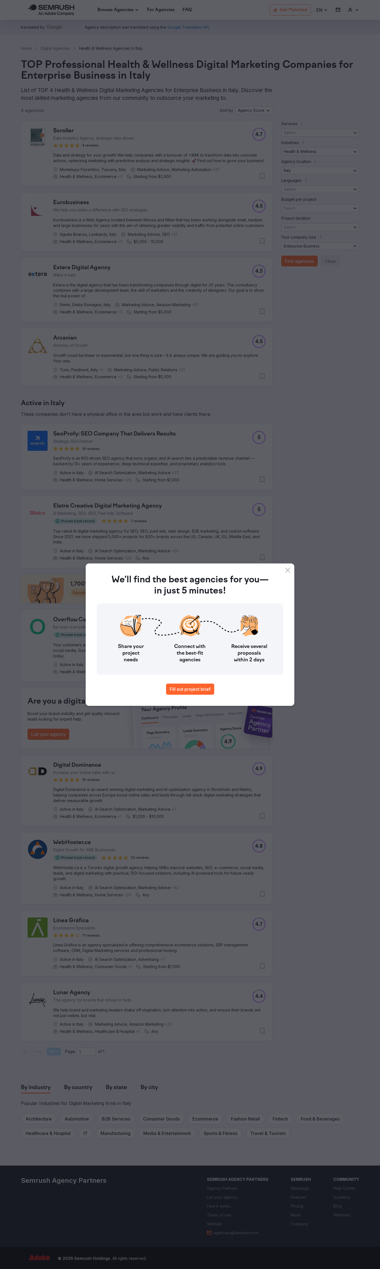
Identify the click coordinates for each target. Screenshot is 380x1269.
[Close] (287, 570)
